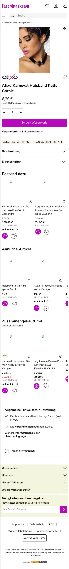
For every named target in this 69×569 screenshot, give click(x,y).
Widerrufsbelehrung (20, 531)
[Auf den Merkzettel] (64, 77)
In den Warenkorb (34, 122)
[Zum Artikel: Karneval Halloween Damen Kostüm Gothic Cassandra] (18, 191)
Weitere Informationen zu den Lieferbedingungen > (22, 434)
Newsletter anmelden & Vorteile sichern (25, 503)
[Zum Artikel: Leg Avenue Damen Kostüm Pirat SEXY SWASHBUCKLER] (49, 346)
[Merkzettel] (47, 6)
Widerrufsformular (47, 531)
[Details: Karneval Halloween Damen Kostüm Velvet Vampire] (5, 355)
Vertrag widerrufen (35, 538)
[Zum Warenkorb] (65, 6)
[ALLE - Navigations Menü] (4, 15)
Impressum (18, 524)
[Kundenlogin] (56, 6)
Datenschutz (37, 524)
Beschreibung (11, 151)
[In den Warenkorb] (5, 236)
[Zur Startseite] (17, 6)
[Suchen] (13, 15)
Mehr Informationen (23, 451)
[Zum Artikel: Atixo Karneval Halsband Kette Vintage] (49, 270)
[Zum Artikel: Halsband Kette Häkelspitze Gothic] (17, 270)
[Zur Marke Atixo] (10, 77)
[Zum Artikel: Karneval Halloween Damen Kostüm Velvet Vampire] (17, 346)
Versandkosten (30, 103)
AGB (51, 524)
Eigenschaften (12, 162)
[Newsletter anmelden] (63, 509)
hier (39, 555)
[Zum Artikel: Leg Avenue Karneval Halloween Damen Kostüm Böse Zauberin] (51, 191)
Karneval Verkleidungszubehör (18, 22)
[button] (64, 29)
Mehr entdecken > (12, 325)
